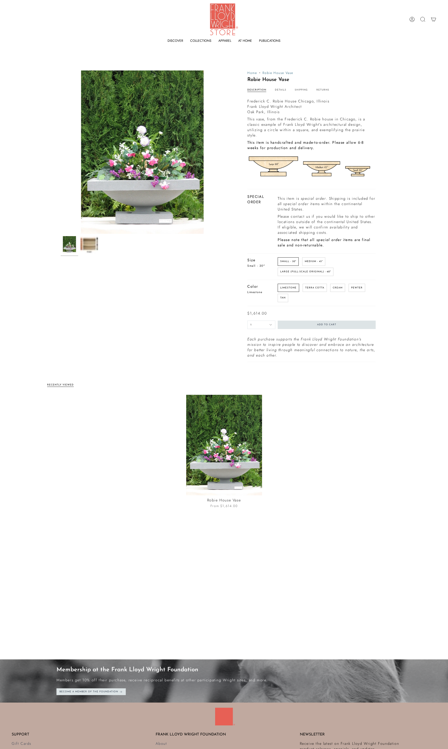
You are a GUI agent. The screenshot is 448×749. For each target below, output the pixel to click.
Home (252, 72)
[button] (175, 40)
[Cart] (433, 19)
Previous (60, 152)
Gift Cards (21, 743)
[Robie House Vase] (224, 445)
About (161, 743)
